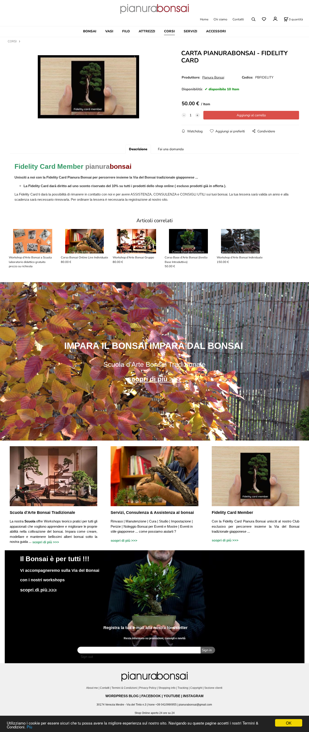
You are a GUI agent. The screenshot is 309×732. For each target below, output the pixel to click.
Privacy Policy (147, 687)
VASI (109, 31)
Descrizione (138, 149)
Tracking (183, 687)
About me (92, 687)
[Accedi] (275, 19)
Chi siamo (220, 19)
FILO (126, 31)
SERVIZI (190, 31)
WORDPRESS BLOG (122, 696)
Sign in (207, 650)
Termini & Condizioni (124, 687)
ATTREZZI (147, 31)
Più (29, 727)
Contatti (238, 19)
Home (204, 19)
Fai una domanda (171, 149)
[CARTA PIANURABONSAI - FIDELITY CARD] (88, 87)
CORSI (169, 31)
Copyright (196, 687)
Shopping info (167, 687)
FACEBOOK (151, 696)
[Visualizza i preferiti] (264, 19)
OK (288, 723)
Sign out (87, 656)
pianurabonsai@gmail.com (195, 704)
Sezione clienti (213, 687)
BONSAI (89, 31)
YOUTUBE (172, 696)
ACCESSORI (216, 31)
